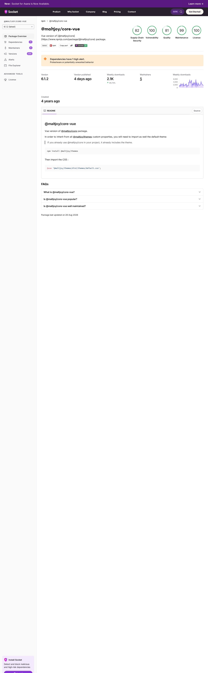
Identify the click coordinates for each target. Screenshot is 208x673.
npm (43, 21)
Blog (104, 11)
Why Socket (73, 11)
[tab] (49, 110)
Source (197, 110)
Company (90, 11)
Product (56, 11)
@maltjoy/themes (82, 136)
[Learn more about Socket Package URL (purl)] (71, 45)
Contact (132, 11)
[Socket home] (11, 11)
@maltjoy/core (69, 131)
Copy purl (64, 45)
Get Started (194, 11)
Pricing (117, 11)
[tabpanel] (122, 146)
